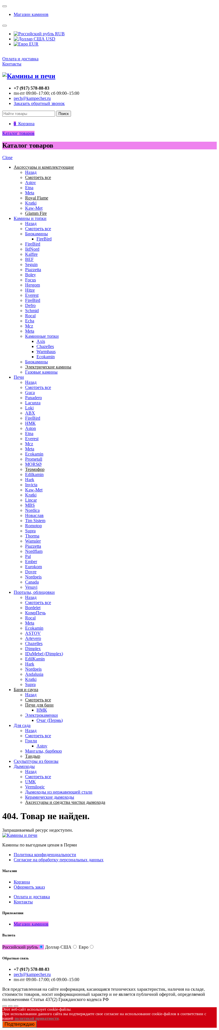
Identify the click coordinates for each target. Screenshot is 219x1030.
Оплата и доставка (20, 58)
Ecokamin (45, 356)
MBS (30, 505)
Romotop (33, 525)
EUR (33, 44)
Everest (31, 295)
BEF (29, 259)
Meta (29, 192)
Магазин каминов (31, 14)
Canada (32, 582)
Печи (19, 377)
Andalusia (34, 674)
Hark (29, 479)
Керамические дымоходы (49, 797)
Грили (31, 740)
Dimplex (33, 648)
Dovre (30, 571)
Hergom (32, 285)
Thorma (32, 535)
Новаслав (34, 515)
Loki (29, 407)
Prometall (33, 459)
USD (50, 38)
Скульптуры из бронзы (36, 761)
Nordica (32, 510)
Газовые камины (41, 372)
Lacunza (32, 402)
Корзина (22, 881)
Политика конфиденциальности (45, 854)
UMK (30, 781)
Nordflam (33, 551)
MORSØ (33, 464)
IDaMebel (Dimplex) (44, 653)
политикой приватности (37, 1018)
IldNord (32, 249)
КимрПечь (35, 612)
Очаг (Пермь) (49, 720)
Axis (40, 341)
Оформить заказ (29, 887)
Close (7, 157)
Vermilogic (35, 786)
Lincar (31, 500)
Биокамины (36, 233)
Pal (28, 556)
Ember (31, 561)
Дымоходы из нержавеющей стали (58, 792)
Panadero (33, 397)
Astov (30, 182)
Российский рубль (20, 947)
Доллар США (58, 947)
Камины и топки (30, 218)
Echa (29, 320)
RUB (59, 33)
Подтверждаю (20, 1024)
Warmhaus (46, 351)
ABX (30, 413)
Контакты (11, 63)
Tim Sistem (35, 520)
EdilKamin (35, 658)
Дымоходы (24, 766)
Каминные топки (42, 336)
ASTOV (33, 633)
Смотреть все (38, 228)
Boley (30, 274)
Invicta (31, 484)
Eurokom (33, 566)
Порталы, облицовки (34, 592)
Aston (30, 428)
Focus (30, 279)
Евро (83, 947)
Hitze (30, 290)
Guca (30, 392)
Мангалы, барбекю (43, 751)
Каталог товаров (18, 133)
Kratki (30, 203)
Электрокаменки (41, 715)
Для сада (22, 725)
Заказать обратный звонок (39, 103)
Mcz (29, 326)
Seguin (31, 264)
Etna (29, 187)
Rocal (30, 315)
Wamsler (33, 541)
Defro (30, 305)
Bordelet (32, 607)
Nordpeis (33, 576)
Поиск (63, 114)
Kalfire (31, 254)
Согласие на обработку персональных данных (59, 859)
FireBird (44, 238)
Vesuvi (31, 587)
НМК (30, 423)
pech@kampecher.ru (32, 98)
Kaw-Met (33, 208)
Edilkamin (34, 474)
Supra (30, 530)
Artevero (33, 638)
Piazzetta (33, 269)
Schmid (32, 310)
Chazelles (45, 346)
